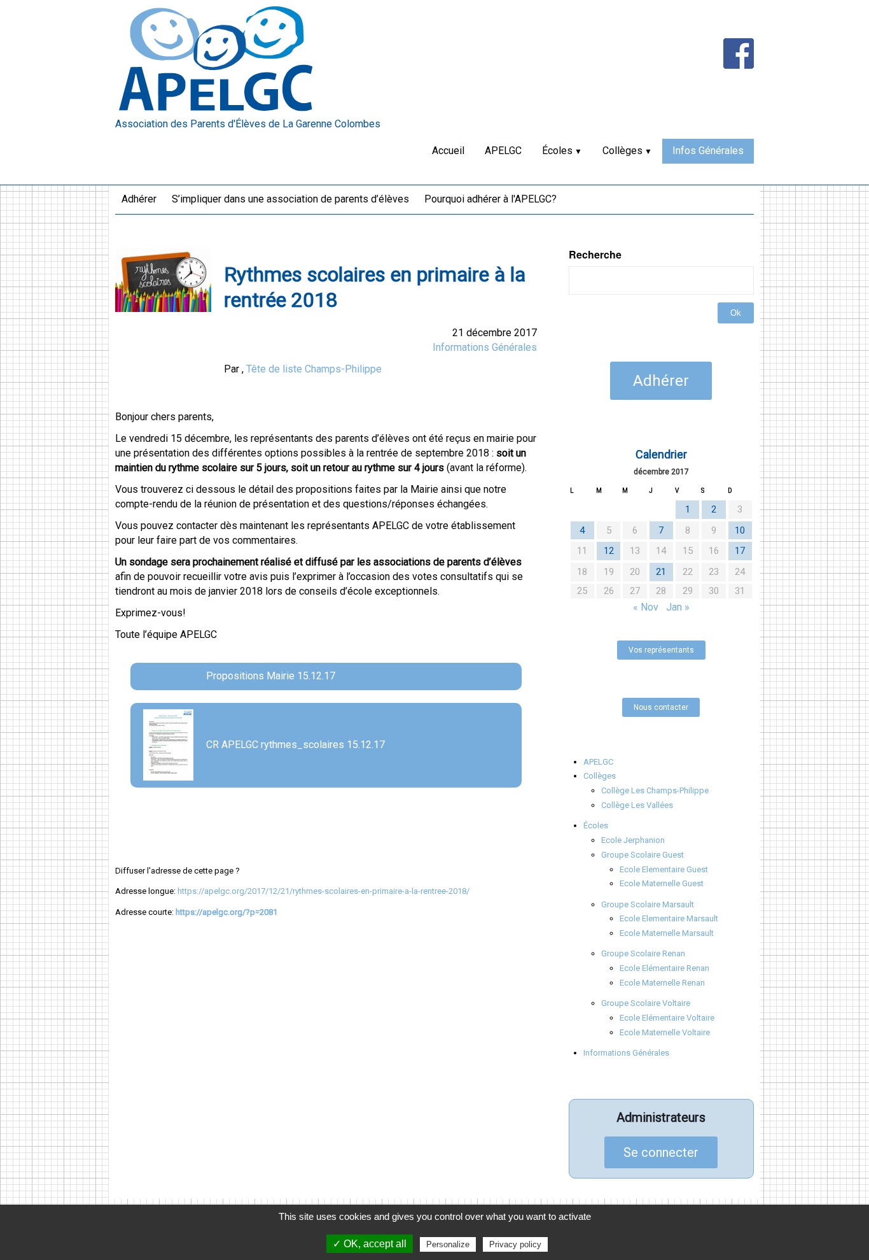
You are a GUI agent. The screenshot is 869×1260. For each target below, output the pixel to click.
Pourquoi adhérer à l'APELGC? (490, 199)
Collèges (622, 151)
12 (609, 550)
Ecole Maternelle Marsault (667, 933)
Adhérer (139, 199)
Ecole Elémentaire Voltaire (667, 1018)
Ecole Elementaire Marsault (669, 918)
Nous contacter (661, 707)
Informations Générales (485, 347)
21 (661, 571)
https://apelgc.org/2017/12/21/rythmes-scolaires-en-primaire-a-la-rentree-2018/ (323, 891)
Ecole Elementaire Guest (664, 869)
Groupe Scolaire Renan (643, 953)
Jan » (678, 607)
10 (740, 530)
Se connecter (661, 1152)
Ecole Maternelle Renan (662, 982)
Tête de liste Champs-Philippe (314, 369)
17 (740, 550)
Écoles (557, 151)
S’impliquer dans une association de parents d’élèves (290, 199)
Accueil (448, 151)
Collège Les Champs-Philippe (655, 790)
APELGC (503, 151)
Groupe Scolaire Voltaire (645, 1003)
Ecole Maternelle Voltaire (665, 1032)
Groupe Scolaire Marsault (647, 904)
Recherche (595, 255)
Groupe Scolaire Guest (642, 855)
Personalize (447, 1244)
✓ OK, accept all (370, 1243)
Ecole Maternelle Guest (662, 883)
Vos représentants (661, 650)
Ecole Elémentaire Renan (664, 968)
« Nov (645, 607)
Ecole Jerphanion (633, 840)
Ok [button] (735, 313)
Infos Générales (708, 151)
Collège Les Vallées (637, 805)
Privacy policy (515, 1244)
